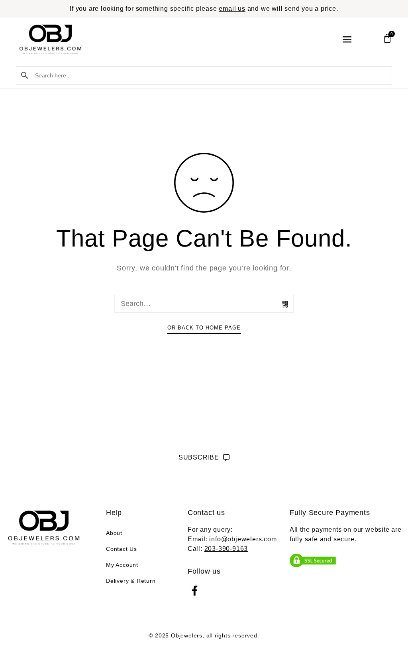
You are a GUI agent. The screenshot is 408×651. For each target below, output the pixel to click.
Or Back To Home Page (204, 328)
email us (232, 8)
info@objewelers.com (243, 539)
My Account (122, 565)
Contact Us (121, 549)
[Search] (286, 304)
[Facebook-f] (195, 591)
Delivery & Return (131, 581)
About (114, 533)
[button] (347, 39)
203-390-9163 (226, 548)
